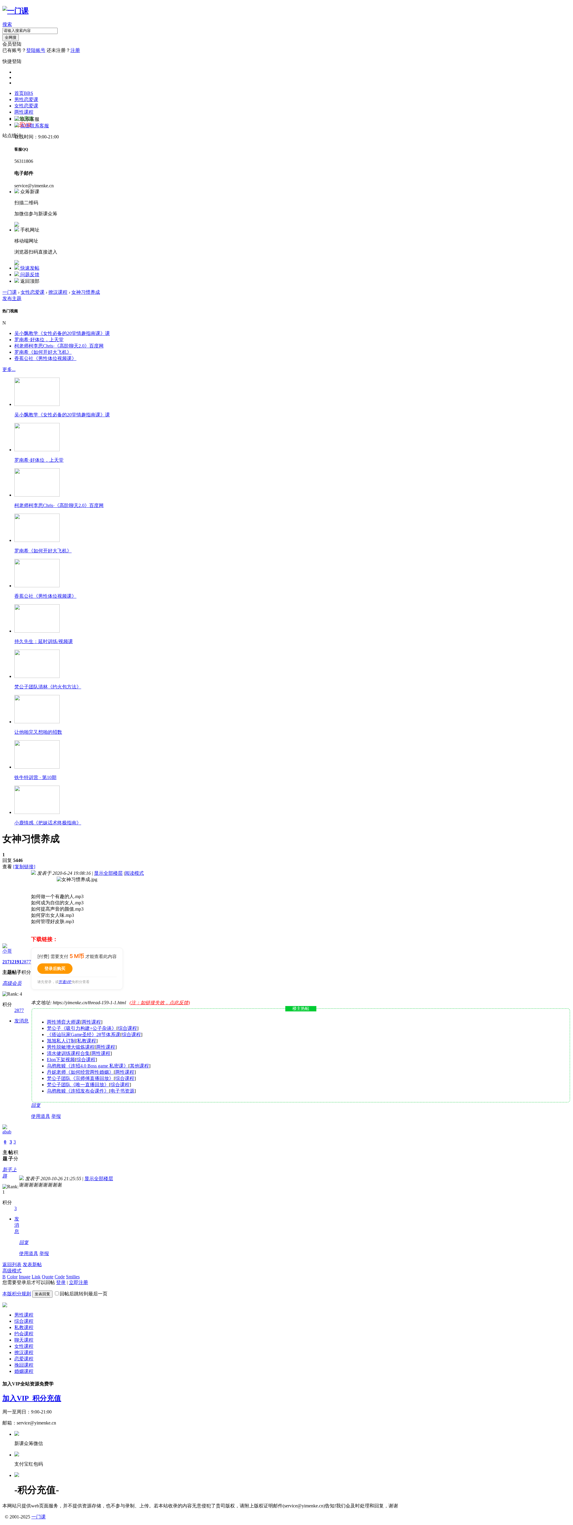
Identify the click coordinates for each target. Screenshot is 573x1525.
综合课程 (127, 1028)
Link (36, 1276)
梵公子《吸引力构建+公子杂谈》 (81, 1028)
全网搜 (10, 37)
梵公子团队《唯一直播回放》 (78, 1084)
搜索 (7, 24)
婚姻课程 (23, 1371)
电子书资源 (122, 1090)
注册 (75, 50)
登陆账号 (35, 50)
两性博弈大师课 (63, 1022)
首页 (23, 93)
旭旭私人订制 (61, 1040)
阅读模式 (134, 873)
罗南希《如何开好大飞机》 (43, 352)
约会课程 (23, 1333)
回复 (36, 1105)
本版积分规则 (16, 1293)
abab (6, 1131)
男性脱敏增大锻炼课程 (71, 1047)
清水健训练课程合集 (68, 1053)
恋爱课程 (23, 1358)
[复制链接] (24, 866)
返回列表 (11, 1264)
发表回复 (42, 1294)
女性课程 (23, 1346)
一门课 (9, 292)
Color (12, 1276)
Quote (47, 1276)
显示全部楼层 (108, 873)
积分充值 (47, 1398)
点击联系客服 (34, 125)
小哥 (7, 951)
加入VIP (17, 1398)
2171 (7, 961)
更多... (9, 369)
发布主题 (11, 298)
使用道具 (40, 1116)
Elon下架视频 (61, 1059)
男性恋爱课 (26, 99)
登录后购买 (54, 968)
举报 (56, 1116)
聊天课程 (23, 1339)
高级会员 (11, 983)
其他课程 (139, 1065)
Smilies (73, 1276)
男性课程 (23, 1314)
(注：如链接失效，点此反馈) (160, 1002)
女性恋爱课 (26, 105)
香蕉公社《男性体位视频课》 (45, 358)
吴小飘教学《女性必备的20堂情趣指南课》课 (62, 333)
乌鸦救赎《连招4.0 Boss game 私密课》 (87, 1065)
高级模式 (11, 1270)
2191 (16, 961)
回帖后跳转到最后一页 (83, 1293)
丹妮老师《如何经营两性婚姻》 (80, 1072)
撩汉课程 (57, 292)
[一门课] (15, 11)
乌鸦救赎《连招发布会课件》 (78, 1090)
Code (60, 1276)
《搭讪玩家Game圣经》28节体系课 (83, 1034)
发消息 (21, 1020)
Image (24, 1276)
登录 (61, 1282)
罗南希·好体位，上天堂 (39, 339)
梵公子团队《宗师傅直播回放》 (80, 1078)
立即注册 (78, 1282)
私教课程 (86, 1040)
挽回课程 (23, 1365)
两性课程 (23, 112)
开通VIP (65, 981)
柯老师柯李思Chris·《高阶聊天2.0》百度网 (59, 345)
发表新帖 (32, 1264)
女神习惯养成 (85, 292)
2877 (26, 961)
